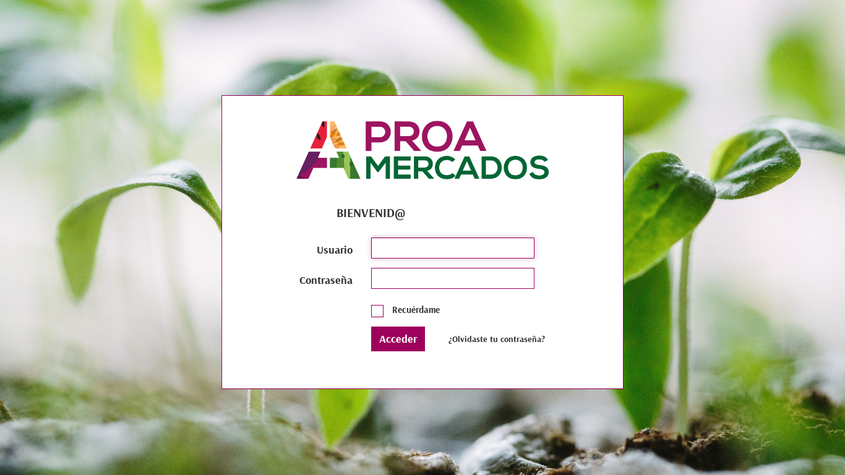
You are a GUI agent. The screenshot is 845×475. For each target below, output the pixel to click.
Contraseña (326, 280)
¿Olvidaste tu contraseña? (496, 338)
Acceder (398, 339)
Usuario (335, 249)
